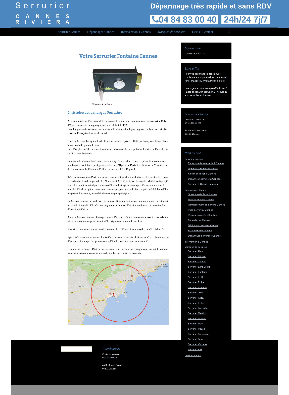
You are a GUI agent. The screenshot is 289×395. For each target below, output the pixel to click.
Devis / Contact (202, 32)
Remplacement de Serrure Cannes (206, 204)
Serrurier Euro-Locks (199, 266)
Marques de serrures (171, 32)
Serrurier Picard (196, 328)
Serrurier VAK (195, 349)
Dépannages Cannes (100, 32)
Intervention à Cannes (136, 32)
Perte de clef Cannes (199, 220)
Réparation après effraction (202, 215)
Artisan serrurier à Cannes (202, 173)
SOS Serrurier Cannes (200, 230)
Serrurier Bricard (197, 256)
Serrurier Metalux (197, 313)
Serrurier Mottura (197, 318)
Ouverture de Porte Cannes (202, 194)
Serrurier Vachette (197, 344)
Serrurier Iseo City (197, 287)
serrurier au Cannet (200, 95)
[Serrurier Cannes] (42, 13)
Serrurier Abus (195, 251)
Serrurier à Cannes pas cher (203, 184)
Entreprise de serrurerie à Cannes (206, 163)
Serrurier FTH (195, 277)
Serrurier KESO (196, 303)
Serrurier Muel (195, 323)
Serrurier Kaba (196, 297)
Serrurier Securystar (198, 334)
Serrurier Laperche (198, 308)
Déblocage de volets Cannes (203, 225)
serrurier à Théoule (214, 91)
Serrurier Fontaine (197, 272)
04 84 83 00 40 (193, 123)
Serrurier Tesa (195, 339)
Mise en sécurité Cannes (201, 199)
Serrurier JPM (195, 292)
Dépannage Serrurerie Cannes (204, 235)
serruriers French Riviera (87, 249)
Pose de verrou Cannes (200, 210)
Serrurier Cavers (197, 261)
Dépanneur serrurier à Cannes (204, 178)
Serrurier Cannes (69, 32)
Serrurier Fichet (196, 282)
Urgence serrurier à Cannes (203, 168)
